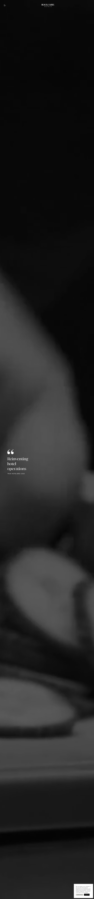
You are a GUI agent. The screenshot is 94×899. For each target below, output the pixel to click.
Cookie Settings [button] (80, 894)
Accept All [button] (87, 894)
